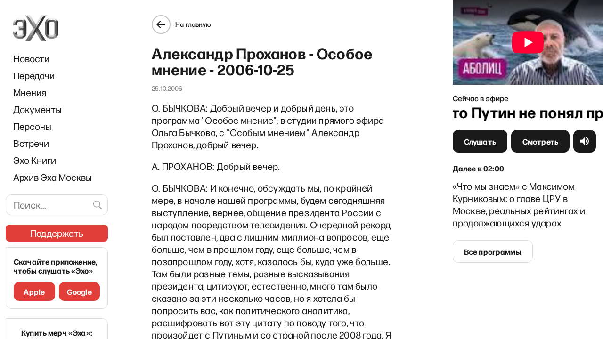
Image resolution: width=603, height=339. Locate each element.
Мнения (29, 92)
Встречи (31, 143)
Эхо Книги (34, 160)
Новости (31, 58)
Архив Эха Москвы (52, 177)
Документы (37, 109)
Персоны (32, 126)
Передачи (34, 75)
